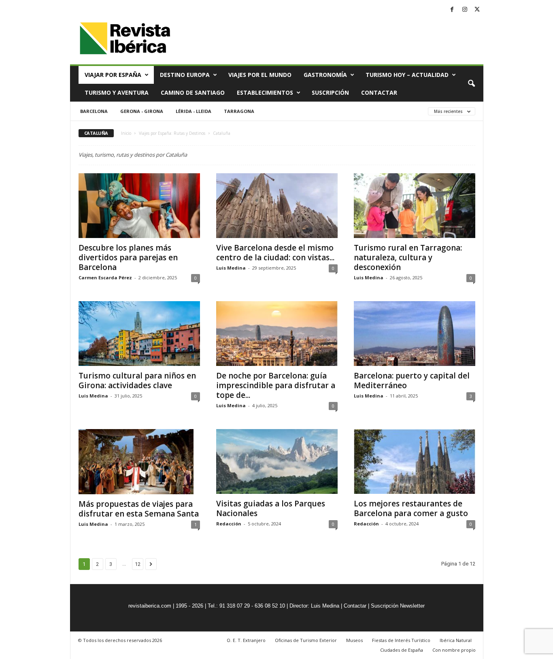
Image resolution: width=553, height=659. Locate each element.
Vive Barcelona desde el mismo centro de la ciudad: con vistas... (275, 252)
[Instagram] (465, 10)
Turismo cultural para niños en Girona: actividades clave (137, 380)
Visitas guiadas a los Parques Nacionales (270, 508)
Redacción (228, 524)
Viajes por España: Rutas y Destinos (172, 133)
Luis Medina (231, 268)
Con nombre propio (454, 650)
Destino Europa (185, 75)
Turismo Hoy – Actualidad (407, 75)
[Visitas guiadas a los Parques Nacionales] (277, 461)
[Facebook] (452, 10)
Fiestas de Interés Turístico (401, 640)
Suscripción (330, 92)
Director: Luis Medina (314, 606)
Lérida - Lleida (193, 111)
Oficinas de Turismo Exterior (306, 640)
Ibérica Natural (456, 640)
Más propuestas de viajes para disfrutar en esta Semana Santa (139, 509)
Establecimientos (265, 92)
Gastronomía (325, 75)
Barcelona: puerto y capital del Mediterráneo (412, 380)
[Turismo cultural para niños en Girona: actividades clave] (139, 333)
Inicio (126, 133)
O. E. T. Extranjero (246, 640)
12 (137, 564)
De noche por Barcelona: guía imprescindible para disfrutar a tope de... (275, 385)
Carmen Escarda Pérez (105, 277)
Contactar (379, 92)
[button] (471, 84)
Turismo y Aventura (117, 92)
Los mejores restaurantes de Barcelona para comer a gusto (411, 508)
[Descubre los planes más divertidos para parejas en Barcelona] (139, 205)
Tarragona (239, 111)
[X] (477, 10)
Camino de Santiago (193, 92)
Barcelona (94, 111)
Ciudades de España (401, 650)
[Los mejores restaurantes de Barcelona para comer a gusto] (414, 461)
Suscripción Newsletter (398, 606)
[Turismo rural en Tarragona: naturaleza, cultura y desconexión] (414, 205)
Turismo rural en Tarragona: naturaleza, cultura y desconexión (408, 257)
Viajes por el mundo (259, 75)
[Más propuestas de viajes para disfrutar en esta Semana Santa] (139, 461)
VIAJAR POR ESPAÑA (113, 75)
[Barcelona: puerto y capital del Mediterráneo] (414, 333)
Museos (354, 640)
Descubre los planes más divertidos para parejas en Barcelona (128, 257)
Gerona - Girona (141, 111)
